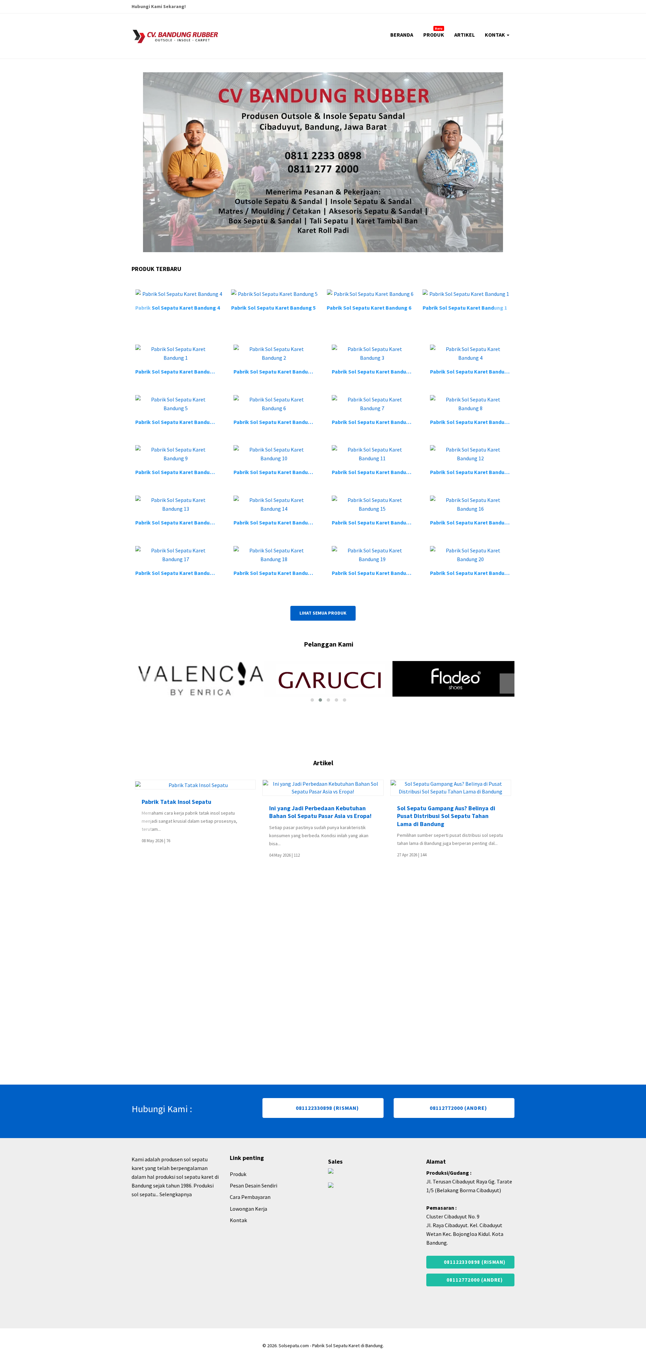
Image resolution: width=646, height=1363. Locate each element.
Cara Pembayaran (250, 1211)
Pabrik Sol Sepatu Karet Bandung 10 (277, 472)
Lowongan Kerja (248, 1222)
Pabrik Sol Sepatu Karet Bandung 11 (375, 472)
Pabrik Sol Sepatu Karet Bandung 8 (472, 422)
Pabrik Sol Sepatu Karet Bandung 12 (473, 472)
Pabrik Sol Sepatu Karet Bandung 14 (277, 522)
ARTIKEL (464, 34)
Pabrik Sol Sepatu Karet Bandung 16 (473, 522)
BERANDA (401, 34)
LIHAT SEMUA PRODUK (323, 613)
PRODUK (433, 32)
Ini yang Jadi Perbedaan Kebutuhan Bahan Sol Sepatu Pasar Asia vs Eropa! (256, 812)
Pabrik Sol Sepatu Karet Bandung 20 (473, 573)
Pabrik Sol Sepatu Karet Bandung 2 (489, 307)
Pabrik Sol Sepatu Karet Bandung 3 (374, 371)
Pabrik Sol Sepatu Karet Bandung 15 (375, 522)
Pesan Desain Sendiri (253, 1199)
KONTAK (495, 34)
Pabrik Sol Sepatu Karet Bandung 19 (375, 573)
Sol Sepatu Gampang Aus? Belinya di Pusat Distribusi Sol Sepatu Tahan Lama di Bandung (382, 816)
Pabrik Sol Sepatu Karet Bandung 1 (394, 307)
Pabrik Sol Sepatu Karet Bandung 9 (177, 472)
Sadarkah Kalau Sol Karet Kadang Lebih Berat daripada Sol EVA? (506, 812)
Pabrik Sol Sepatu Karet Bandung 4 (472, 371)
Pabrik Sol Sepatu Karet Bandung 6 (298, 307)
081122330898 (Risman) (326, 1122)
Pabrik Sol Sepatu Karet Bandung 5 (202, 307)
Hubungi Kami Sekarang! (159, 6)
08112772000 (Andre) (457, 1122)
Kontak (238, 1234)
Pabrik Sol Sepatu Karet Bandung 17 (178, 573)
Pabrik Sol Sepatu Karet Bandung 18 (277, 573)
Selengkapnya (175, 1208)
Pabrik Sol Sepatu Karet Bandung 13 (178, 522)
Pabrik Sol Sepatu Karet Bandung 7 (374, 422)
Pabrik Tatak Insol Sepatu (112, 802)
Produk (238, 1188)
